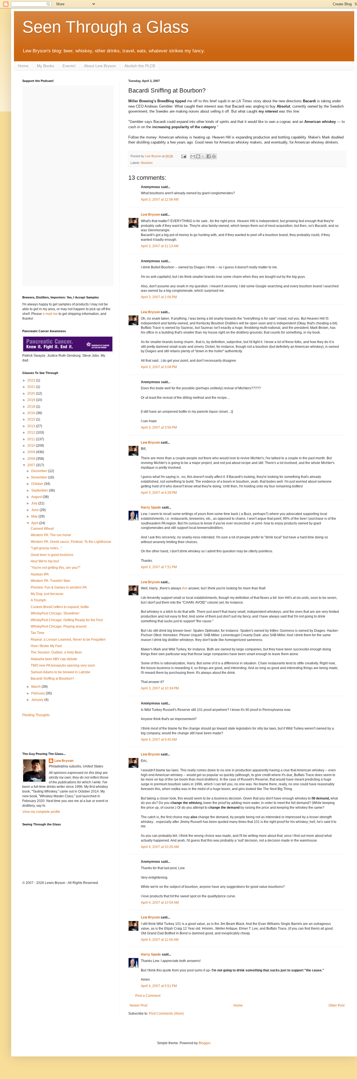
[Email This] (193, 156)
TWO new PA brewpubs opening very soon (63, 665)
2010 (31, 446)
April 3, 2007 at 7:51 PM (159, 567)
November (39, 477)
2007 (31, 465)
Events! (69, 66)
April (35, 523)
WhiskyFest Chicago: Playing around (58, 626)
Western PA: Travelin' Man (50, 581)
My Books (45, 66)
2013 (31, 426)
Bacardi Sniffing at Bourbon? (52, 679)
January (37, 700)
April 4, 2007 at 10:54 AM (160, 903)
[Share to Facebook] (208, 156)
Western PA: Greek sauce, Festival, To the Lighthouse (71, 542)
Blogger (204, 1043)
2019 (31, 400)
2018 (31, 407)
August (37, 497)
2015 (31, 419)
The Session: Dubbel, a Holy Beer (56, 652)
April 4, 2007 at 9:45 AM (159, 740)
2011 (31, 439)
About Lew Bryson (100, 66)
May (34, 516)
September (40, 490)
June (35, 510)
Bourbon (147, 162)
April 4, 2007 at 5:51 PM (159, 986)
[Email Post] (183, 156)
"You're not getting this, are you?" (55, 568)
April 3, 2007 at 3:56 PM (159, 427)
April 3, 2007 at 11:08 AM (159, 199)
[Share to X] (203, 156)
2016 (31, 413)
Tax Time (37, 633)
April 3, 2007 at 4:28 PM (159, 493)
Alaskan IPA (40, 574)
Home (23, 66)
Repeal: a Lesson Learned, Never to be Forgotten (68, 639)
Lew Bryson (150, 215)
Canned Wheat (42, 529)
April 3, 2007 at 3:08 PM (159, 367)
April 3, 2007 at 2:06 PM (159, 297)
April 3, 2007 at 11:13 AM (159, 246)
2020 (31, 393)
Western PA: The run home (51, 535)
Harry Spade (151, 507)
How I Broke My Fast (46, 646)
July (34, 503)
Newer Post (138, 1005)
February (38, 693)
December (39, 471)
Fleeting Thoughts (36, 715)
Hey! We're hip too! (45, 561)
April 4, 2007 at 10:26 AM (160, 847)
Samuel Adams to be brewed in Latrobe (60, 672)
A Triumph (38, 600)
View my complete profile (41, 812)
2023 (31, 380)
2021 (31, 387)
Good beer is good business (52, 555)
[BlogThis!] (198, 156)
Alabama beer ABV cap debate (54, 659)
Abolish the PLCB (139, 66)
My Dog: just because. (47, 594)
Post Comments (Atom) (166, 1013)
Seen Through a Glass (105, 27)
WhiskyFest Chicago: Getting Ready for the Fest (67, 620)
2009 (31, 452)
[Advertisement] (55, 734)
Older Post (336, 1005)
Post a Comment (147, 996)
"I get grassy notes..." (46, 548)
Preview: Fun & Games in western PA (59, 587)
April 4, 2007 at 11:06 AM (159, 940)
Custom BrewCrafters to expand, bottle (60, 607)
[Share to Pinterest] (214, 156)
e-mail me (50, 314)
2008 (31, 459)
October (37, 484)
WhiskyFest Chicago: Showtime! (55, 613)
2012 (31, 432)
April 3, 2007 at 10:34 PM (160, 688)
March (36, 687)
